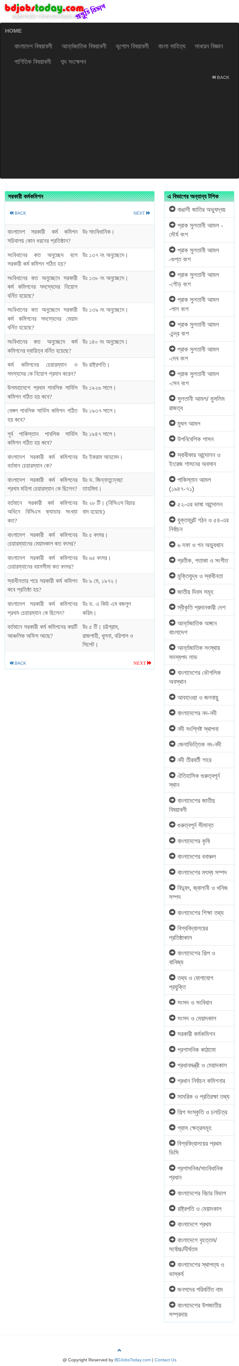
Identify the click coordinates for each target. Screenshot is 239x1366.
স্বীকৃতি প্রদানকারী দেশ (201, 607)
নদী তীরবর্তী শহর (193, 759)
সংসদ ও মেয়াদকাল (196, 1018)
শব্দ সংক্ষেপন (73, 61)
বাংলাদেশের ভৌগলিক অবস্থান (195, 677)
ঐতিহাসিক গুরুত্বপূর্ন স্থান (194, 780)
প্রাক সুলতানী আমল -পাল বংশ (194, 304)
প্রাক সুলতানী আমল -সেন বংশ (194, 378)
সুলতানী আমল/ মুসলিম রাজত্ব (197, 403)
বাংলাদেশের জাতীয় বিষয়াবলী (192, 805)
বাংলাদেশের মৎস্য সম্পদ (201, 872)
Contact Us (165, 1359)
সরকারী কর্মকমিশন (195, 1033)
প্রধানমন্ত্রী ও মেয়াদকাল (201, 1065)
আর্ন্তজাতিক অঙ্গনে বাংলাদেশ (193, 628)
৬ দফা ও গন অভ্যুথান (199, 545)
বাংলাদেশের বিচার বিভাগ (201, 1193)
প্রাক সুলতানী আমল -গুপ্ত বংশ (194, 255)
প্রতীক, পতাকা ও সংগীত (202, 560)
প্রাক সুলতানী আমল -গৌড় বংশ (194, 279)
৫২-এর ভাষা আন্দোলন (199, 504)
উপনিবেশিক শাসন (194, 439)
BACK (222, 77)
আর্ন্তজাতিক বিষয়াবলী (84, 46)
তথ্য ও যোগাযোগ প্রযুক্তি (191, 982)
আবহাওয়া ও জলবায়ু (197, 697)
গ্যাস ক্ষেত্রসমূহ (194, 1128)
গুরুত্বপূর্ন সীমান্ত (194, 825)
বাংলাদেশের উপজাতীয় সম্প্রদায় (195, 1310)
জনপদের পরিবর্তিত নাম (199, 1289)
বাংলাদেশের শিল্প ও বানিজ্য (192, 957)
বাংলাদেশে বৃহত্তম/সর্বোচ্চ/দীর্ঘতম (193, 1244)
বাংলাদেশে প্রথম (193, 1224)
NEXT (140, 213)
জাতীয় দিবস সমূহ (194, 591)
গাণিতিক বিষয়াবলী (32, 61)
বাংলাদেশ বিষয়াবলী (33, 46)
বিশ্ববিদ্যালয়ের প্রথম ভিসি (195, 1148)
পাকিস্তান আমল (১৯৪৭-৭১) (190, 484)
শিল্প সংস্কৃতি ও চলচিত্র (201, 1112)
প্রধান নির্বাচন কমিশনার (200, 1080)
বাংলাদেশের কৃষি (193, 841)
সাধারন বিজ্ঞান (209, 46)
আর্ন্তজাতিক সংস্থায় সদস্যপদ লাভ (194, 652)
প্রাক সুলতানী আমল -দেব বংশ (194, 354)
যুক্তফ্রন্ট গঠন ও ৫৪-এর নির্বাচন (198, 525)
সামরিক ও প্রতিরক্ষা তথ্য (202, 1096)
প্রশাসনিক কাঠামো (196, 1049)
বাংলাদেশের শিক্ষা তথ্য (199, 912)
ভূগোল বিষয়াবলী (132, 46)
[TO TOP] (119, 1350)
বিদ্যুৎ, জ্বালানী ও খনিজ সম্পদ (198, 892)
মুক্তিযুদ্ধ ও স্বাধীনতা (199, 576)
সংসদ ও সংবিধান (194, 1002)
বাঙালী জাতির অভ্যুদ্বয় (200, 209)
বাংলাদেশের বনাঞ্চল (196, 856)
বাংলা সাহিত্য (171, 46)
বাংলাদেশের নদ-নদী (196, 713)
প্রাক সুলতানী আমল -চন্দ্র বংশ (194, 329)
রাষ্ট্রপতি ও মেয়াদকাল (199, 1208)
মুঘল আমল (188, 423)
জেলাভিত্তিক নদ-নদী (198, 744)
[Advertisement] (119, 131)
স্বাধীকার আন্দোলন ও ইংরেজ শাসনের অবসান (194, 459)
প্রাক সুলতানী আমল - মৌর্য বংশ (196, 230)
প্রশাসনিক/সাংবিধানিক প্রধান (196, 1173)
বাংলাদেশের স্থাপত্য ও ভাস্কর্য (196, 1269)
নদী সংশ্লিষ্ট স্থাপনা (197, 728)
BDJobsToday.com (133, 1359)
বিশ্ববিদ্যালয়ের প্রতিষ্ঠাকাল (188, 933)
